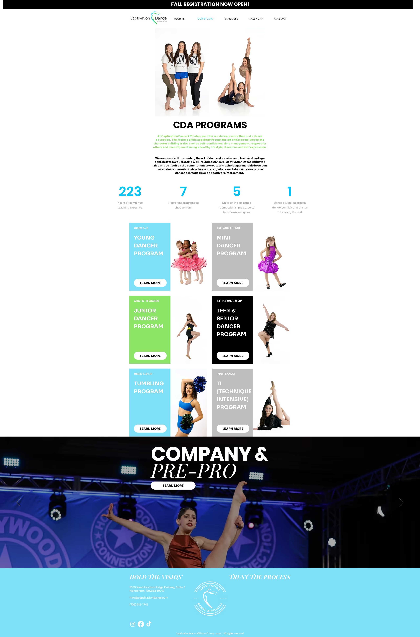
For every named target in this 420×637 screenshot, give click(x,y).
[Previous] (18, 502)
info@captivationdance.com (149, 597)
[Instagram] (133, 624)
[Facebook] (141, 624)
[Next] (401, 502)
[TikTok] (149, 624)
